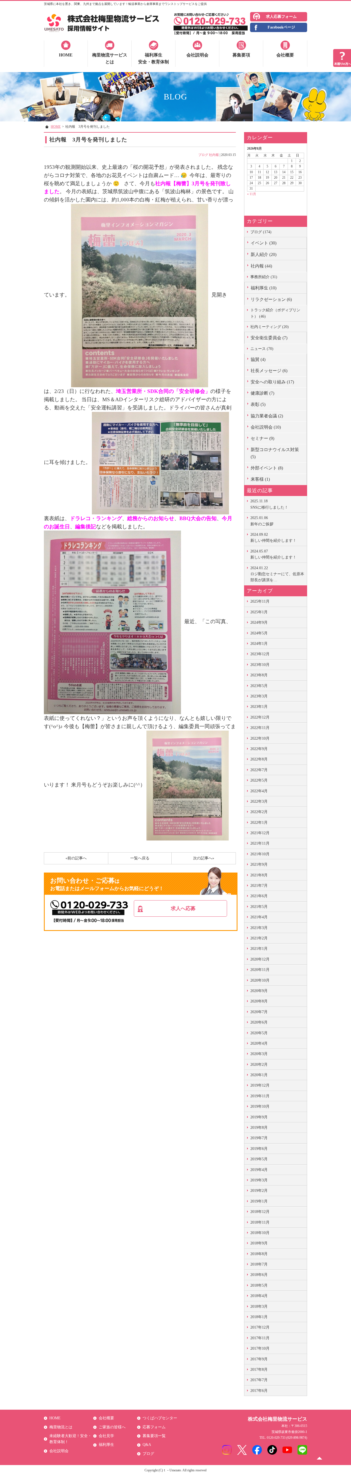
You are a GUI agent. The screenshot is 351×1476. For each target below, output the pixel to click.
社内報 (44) (261, 266)
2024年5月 (259, 633)
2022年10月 (260, 738)
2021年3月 (259, 928)
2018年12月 (260, 1212)
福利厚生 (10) (263, 287)
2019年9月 (259, 1117)
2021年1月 (259, 949)
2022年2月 (259, 812)
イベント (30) (263, 243)
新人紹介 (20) (263, 254)
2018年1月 (259, 1317)
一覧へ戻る (139, 858)
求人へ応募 (183, 908)
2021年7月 (259, 886)
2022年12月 (260, 717)
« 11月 (251, 194)
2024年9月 (259, 622)
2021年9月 (259, 864)
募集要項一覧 (154, 1436)
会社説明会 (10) (266, 427)
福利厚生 (106, 1445)
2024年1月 (259, 644)
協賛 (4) (258, 359)
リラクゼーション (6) (271, 299)
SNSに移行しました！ (269, 504)
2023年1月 (259, 707)
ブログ (203, 155)
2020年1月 (259, 1075)
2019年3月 (259, 1180)
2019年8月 (259, 1127)
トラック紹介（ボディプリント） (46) (275, 313)
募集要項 (241, 55)
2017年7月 (259, 1380)
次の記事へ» (203, 858)
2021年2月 (259, 938)
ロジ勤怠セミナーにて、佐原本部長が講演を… (277, 574)
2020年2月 (259, 1064)
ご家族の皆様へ (112, 1427)
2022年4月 (259, 791)
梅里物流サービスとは (109, 58)
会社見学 (106, 1436)
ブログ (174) (260, 232)
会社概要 (285, 55)
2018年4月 (259, 1296)
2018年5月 (259, 1285)
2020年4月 (259, 1043)
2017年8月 (259, 1369)
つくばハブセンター (160, 1418)
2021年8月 (259, 875)
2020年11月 (260, 970)
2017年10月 (260, 1348)
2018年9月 (259, 1243)
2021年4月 (259, 917)
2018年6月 (259, 1275)
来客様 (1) (260, 479)
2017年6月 (259, 1391)
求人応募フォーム (281, 17)
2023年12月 (260, 654)
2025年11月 (260, 601)
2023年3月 (259, 696)
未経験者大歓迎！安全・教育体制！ (70, 1439)
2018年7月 (259, 1264)
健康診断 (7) (262, 393)
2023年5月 (259, 686)
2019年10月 (260, 1106)
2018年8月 (259, 1254)
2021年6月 (259, 896)
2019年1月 (259, 1201)
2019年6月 (259, 1149)
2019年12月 (260, 1085)
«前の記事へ (76, 858)
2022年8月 (259, 759)
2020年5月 (259, 1033)
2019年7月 (259, 1138)
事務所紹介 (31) (263, 277)
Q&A (147, 1445)
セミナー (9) (262, 438)
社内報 (214, 155)
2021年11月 (260, 843)
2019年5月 (259, 1159)
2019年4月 (259, 1170)
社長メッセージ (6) (269, 370)
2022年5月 (259, 780)
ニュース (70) (261, 349)
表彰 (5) (258, 404)
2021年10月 (260, 854)
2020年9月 (259, 991)
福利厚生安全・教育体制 (153, 58)
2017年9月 (259, 1359)
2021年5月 (259, 907)
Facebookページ (281, 27)
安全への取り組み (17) (272, 381)
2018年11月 (260, 1222)
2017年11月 (260, 1338)
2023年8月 (259, 675)
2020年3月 (259, 1054)
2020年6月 (259, 1022)
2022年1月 (259, 822)
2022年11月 (260, 728)
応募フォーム (154, 1427)
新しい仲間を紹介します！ (273, 537)
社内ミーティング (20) (269, 327)
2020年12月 (260, 959)
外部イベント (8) (267, 468)
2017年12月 (260, 1327)
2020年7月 (259, 1012)
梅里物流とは (60, 1427)
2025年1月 (259, 612)
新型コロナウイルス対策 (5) (275, 453)
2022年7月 (259, 770)
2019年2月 (259, 1191)
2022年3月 (259, 801)
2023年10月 (260, 665)
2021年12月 (260, 833)
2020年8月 (259, 1001)
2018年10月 (260, 1233)
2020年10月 (260, 980)
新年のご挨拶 (261, 521)
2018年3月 (259, 1306)
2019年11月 (260, 1096)
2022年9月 (259, 749)
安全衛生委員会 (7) (269, 337)
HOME (66, 55)
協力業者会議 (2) (267, 415)
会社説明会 (197, 55)
